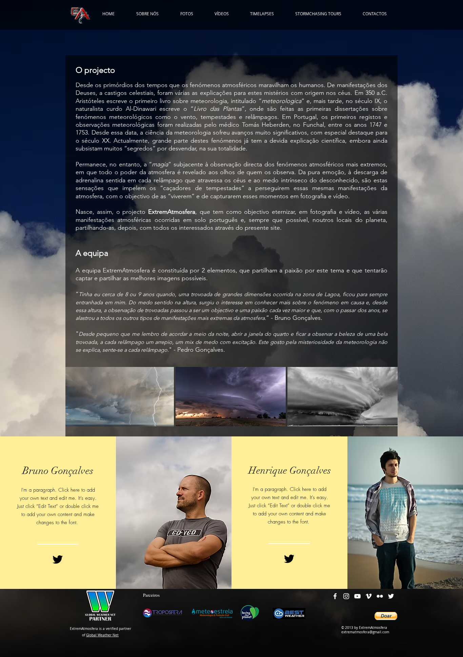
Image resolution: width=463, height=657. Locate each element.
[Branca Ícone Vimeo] (369, 596)
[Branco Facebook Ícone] (335, 596)
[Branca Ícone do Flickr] (380, 596)
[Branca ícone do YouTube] (357, 596)
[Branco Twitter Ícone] (391, 596)
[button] (386, 616)
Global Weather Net (102, 635)
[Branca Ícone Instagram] (346, 596)
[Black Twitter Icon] (57, 559)
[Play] (402, 639)
